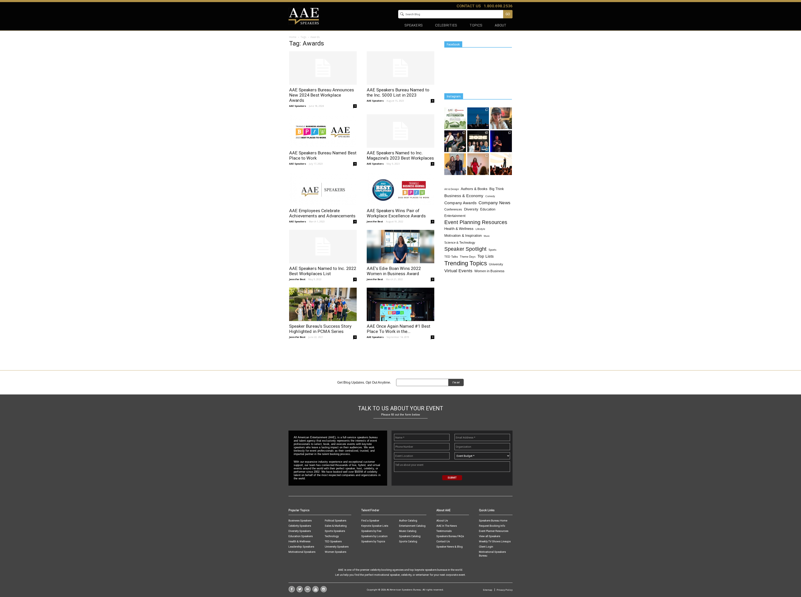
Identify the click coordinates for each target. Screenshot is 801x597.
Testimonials (444, 531)
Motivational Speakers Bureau (492, 553)
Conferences (453, 209)
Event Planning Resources (475, 222)
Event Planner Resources (493, 531)
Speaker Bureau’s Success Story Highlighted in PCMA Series (320, 329)
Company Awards (460, 203)
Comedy (490, 196)
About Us (442, 520)
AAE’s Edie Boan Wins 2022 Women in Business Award (394, 271)
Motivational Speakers (301, 551)
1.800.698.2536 (498, 6)
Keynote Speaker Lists (374, 525)
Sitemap (487, 590)
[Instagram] (323, 591)
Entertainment (454, 216)
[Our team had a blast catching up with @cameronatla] (455, 164)
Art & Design (451, 189)
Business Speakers (300, 520)
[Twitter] (299, 591)
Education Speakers (300, 536)
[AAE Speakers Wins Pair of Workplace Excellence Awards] (400, 188)
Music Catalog (407, 531)
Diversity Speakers (299, 531)
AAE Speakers (297, 105)
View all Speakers (489, 536)
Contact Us (443, 541)
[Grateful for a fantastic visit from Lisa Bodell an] (501, 118)
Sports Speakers (335, 531)
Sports (493, 249)
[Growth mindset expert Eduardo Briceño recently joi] (478, 118)
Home (293, 37)
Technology (332, 536)
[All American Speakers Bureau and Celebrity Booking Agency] (303, 15)
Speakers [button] (413, 25)
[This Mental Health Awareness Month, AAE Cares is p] (455, 118)
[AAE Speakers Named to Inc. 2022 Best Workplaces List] (323, 246)
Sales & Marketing (336, 525)
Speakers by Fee (371, 531)
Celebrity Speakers (299, 525)
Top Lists (485, 256)
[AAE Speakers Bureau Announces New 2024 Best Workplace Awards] (323, 68)
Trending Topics (465, 263)
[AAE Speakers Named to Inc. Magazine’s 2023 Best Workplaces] (400, 131)
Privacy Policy (505, 590)
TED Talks (451, 256)
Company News (494, 203)
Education (487, 209)
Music (487, 236)
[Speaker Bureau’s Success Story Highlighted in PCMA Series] (323, 304)
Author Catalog (408, 520)
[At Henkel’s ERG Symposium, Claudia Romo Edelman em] (478, 164)
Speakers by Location (374, 536)
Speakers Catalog (410, 536)
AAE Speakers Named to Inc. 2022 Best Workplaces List (322, 271)
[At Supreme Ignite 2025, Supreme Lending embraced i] (501, 164)
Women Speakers (335, 551)
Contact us (469, 6)
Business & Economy (464, 196)
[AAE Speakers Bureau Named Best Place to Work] (323, 131)
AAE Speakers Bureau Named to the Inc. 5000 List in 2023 (398, 92)
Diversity (471, 209)
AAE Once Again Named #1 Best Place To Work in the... (398, 329)
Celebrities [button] (446, 25)
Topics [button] (476, 25)
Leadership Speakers (301, 546)
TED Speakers (333, 541)
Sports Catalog (408, 541)
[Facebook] (291, 591)
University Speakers (337, 546)
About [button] (500, 25)
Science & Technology (459, 242)
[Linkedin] (307, 591)
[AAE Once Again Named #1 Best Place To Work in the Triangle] (400, 304)
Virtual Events (458, 270)
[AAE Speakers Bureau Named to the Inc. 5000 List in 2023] (400, 68)
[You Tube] (315, 591)
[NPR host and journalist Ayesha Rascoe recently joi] (455, 141)
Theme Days (467, 256)
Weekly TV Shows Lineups (495, 541)
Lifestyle (480, 229)
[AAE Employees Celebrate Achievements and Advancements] (323, 188)
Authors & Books (474, 189)
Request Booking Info (492, 525)
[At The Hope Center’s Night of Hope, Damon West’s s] (501, 141)
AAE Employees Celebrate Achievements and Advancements (322, 213)
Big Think (496, 189)
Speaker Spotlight (465, 249)
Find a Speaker (370, 520)
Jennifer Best (375, 221)
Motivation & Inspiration (463, 236)
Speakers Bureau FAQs (450, 536)
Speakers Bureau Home (493, 520)
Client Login (486, 546)
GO (508, 14)
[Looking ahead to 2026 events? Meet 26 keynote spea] (478, 141)
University (496, 264)
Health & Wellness (459, 229)
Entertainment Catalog (412, 525)
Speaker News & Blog (449, 546)
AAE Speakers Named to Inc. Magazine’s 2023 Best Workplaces (400, 155)
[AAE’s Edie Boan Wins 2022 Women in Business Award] (400, 246)
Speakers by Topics (373, 541)
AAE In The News (446, 525)
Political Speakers (335, 520)
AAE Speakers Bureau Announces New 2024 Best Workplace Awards (321, 95)
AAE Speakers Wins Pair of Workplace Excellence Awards (396, 213)
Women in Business (489, 271)
